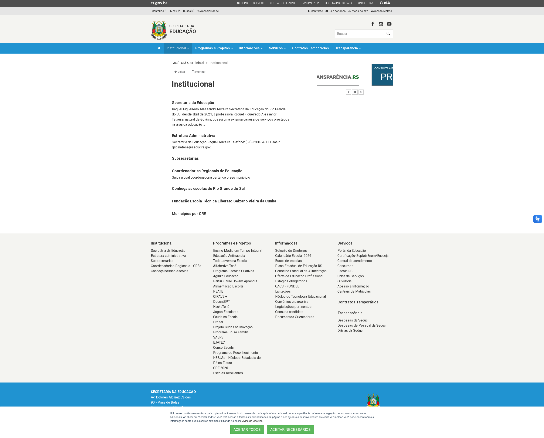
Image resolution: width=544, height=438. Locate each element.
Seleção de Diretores (291, 251)
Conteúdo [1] (159, 11)
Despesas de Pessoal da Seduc (361, 325)
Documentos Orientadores (294, 317)
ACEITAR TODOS (247, 429)
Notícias (242, 2)
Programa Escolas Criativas (233, 271)
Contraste (316, 11)
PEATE (218, 291)
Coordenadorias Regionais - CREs (176, 266)
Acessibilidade (209, 11)
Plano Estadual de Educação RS (298, 266)
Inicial (199, 63)
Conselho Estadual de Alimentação (301, 271)
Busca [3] (188, 11)
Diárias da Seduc (350, 330)
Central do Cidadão (282, 2)
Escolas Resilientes (228, 373)
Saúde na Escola (225, 317)
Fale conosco (337, 11)
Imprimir (199, 71)
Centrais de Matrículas (354, 291)
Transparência (309, 2)
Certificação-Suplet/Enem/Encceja (362, 256)
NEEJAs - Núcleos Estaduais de (237, 358)
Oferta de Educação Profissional (299, 276)
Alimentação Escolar (228, 286)
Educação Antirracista (229, 256)
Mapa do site (359, 11)
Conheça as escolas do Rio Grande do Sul (208, 188)
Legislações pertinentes (293, 307)
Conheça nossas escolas (169, 271)
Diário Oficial (365, 2)
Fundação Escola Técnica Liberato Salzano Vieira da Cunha (224, 201)
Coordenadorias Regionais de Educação (207, 171)
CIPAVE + (220, 296)
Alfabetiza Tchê (224, 266)
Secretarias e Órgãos (338, 2)
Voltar (181, 71)
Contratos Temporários (310, 48)
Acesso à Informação (353, 286)
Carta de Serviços (350, 276)
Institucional (177, 48)
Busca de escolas (288, 261)
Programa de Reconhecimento (235, 353)
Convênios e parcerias (291, 302)
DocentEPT (221, 302)
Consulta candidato (289, 312)
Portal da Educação (351, 251)
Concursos (345, 266)
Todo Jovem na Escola (230, 261)
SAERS (218, 337)
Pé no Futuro (222, 363)
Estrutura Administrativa (193, 135)
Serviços (258, 2)
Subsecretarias (185, 158)
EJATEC (219, 342)
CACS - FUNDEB (287, 286)
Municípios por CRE (189, 213)
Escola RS (345, 271)
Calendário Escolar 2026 (293, 256)
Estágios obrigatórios (291, 281)
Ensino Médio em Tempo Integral (237, 251)
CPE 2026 (220, 368)
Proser (218, 322)
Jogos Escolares (225, 312)
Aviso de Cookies (252, 420)
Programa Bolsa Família (230, 332)
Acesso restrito (382, 11)
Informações (250, 48)
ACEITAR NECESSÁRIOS (290, 429)
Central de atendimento (354, 261)
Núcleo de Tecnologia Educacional (300, 296)
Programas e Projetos (213, 48)
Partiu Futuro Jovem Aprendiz (235, 281)
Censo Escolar (224, 348)
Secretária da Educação (193, 102)
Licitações (283, 291)
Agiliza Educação (225, 276)
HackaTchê (221, 307)
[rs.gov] (159, 3)
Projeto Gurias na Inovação (233, 327)
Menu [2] (175, 11)
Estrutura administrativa (168, 256)
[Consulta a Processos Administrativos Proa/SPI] (355, 74)
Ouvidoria (344, 281)
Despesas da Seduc (352, 320)
